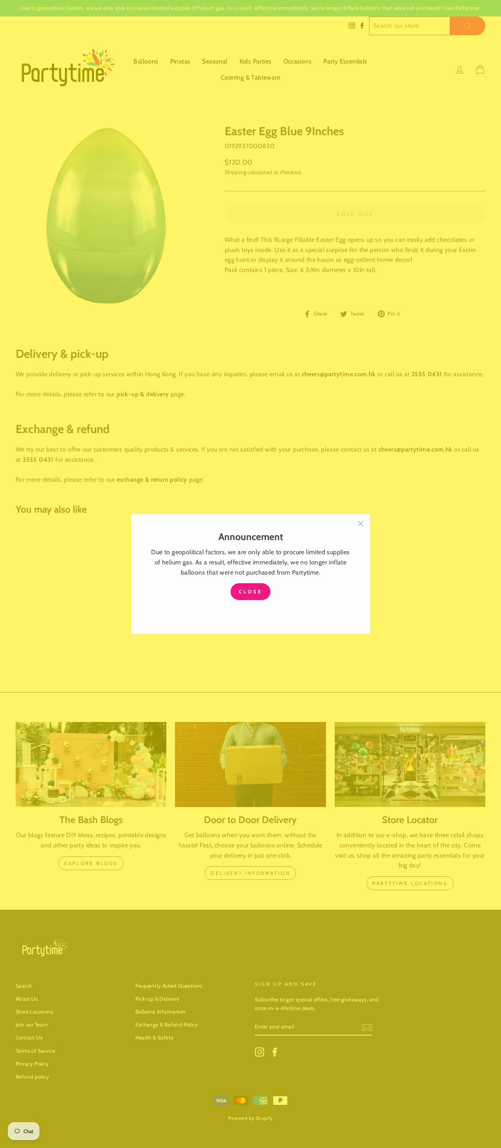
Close (250, 592)
